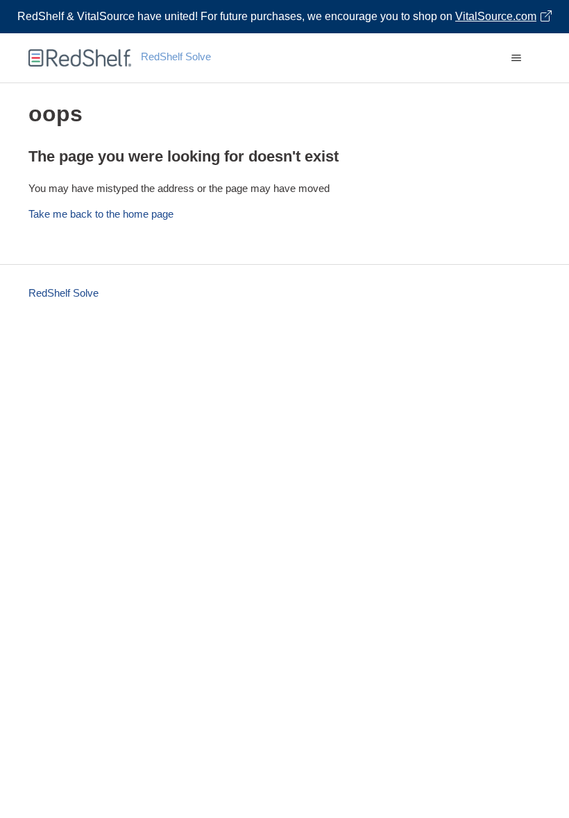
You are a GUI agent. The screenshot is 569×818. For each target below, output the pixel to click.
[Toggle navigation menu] (516, 58)
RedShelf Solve (63, 293)
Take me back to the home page (100, 214)
